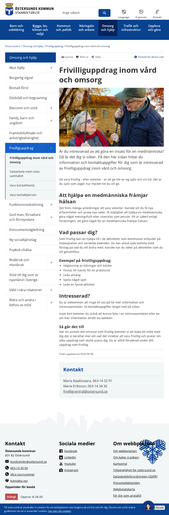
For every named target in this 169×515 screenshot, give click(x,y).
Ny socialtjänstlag (22, 239)
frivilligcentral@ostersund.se (85, 391)
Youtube (87, 464)
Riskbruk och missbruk (19, 262)
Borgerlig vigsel (21, 77)
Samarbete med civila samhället (25, 174)
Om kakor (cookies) (126, 457)
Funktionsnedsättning (26, 204)
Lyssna (69, 57)
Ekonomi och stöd (23, 108)
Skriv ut (84, 57)
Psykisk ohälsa (20, 250)
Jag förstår (157, 507)
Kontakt (157, 17)
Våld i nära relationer (25, 290)
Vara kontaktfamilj (22, 185)
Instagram (87, 470)
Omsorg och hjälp (33, 46)
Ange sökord (71, 13)
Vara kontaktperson (23, 195)
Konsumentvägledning (26, 229)
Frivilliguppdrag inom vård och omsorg (31, 160)
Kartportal (120, 464)
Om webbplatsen (125, 451)
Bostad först (18, 88)
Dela (98, 57)
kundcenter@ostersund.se (28, 462)
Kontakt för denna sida (151, 57)
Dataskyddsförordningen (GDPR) (135, 476)
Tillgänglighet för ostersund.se (134, 470)
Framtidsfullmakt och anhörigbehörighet (25, 135)
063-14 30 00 (19, 468)
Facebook (87, 451)
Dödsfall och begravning (28, 98)
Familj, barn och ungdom (21, 120)
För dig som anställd (127, 496)
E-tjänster (143, 17)
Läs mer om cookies (59, 511)
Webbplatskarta (124, 489)
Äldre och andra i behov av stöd (22, 302)
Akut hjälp (17, 67)
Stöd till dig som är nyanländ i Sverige (23, 277)
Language (123, 17)
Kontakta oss (19, 481)
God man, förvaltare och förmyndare (25, 217)
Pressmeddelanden (126, 483)
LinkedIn (87, 457)
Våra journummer (22, 474)
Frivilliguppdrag (54, 46)
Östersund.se (12, 46)
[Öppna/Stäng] (51, 67)
